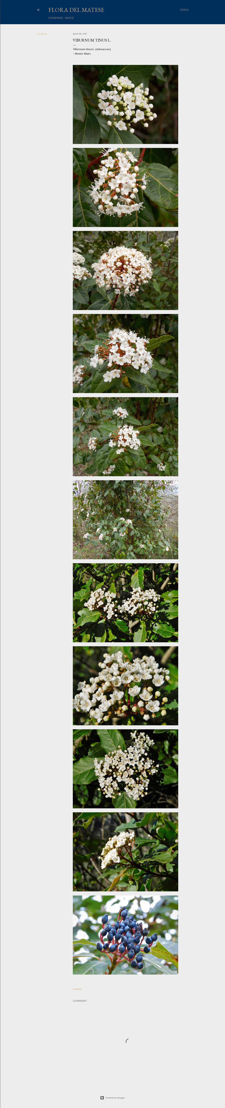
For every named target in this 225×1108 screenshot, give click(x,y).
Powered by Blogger (115, 1097)
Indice (69, 17)
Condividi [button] (42, 33)
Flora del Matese (76, 10)
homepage (55, 17)
